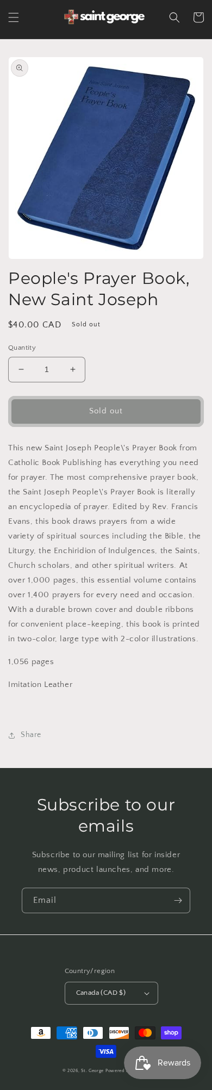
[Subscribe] (178, 900)
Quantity (22, 347)
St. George (93, 1070)
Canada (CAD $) (101, 992)
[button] (14, 17)
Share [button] (31, 734)
